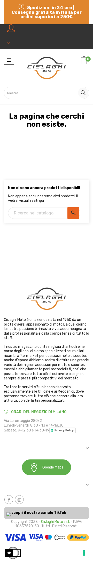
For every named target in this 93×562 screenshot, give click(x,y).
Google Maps (52, 467)
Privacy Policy (64, 430)
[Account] (11, 36)
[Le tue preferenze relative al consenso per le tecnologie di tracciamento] (84, 553)
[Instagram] (19, 499)
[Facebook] (8, 499)
